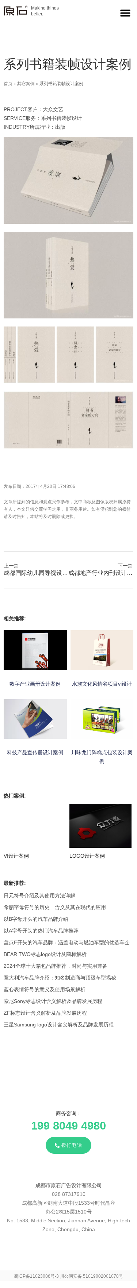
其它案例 (26, 83)
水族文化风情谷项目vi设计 (102, 684)
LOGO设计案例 (87, 856)
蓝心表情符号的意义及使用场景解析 (44, 989)
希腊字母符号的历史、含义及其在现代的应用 (55, 907)
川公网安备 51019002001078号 (91, 1276)
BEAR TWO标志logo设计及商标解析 (45, 954)
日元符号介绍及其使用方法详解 (39, 895)
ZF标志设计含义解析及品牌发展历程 (45, 1013)
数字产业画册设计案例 (35, 684)
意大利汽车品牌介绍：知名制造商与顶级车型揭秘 (60, 978)
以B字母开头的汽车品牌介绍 (36, 919)
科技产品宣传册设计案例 (35, 752)
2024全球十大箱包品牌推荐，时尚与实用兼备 (55, 966)
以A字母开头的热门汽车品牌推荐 (41, 931)
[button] (125, 12)
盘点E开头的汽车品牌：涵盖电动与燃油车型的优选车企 (67, 942)
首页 (8, 83)
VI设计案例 (16, 856)
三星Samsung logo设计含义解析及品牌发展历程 (59, 1025)
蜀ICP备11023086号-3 (36, 1276)
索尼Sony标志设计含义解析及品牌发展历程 (53, 1001)
